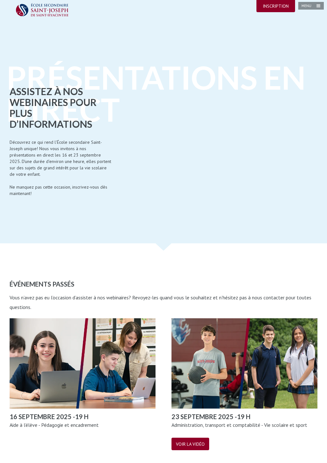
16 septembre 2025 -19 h (49, 416)
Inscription (276, 6)
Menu (306, 5)
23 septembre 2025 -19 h (210, 416)
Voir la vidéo (190, 444)
